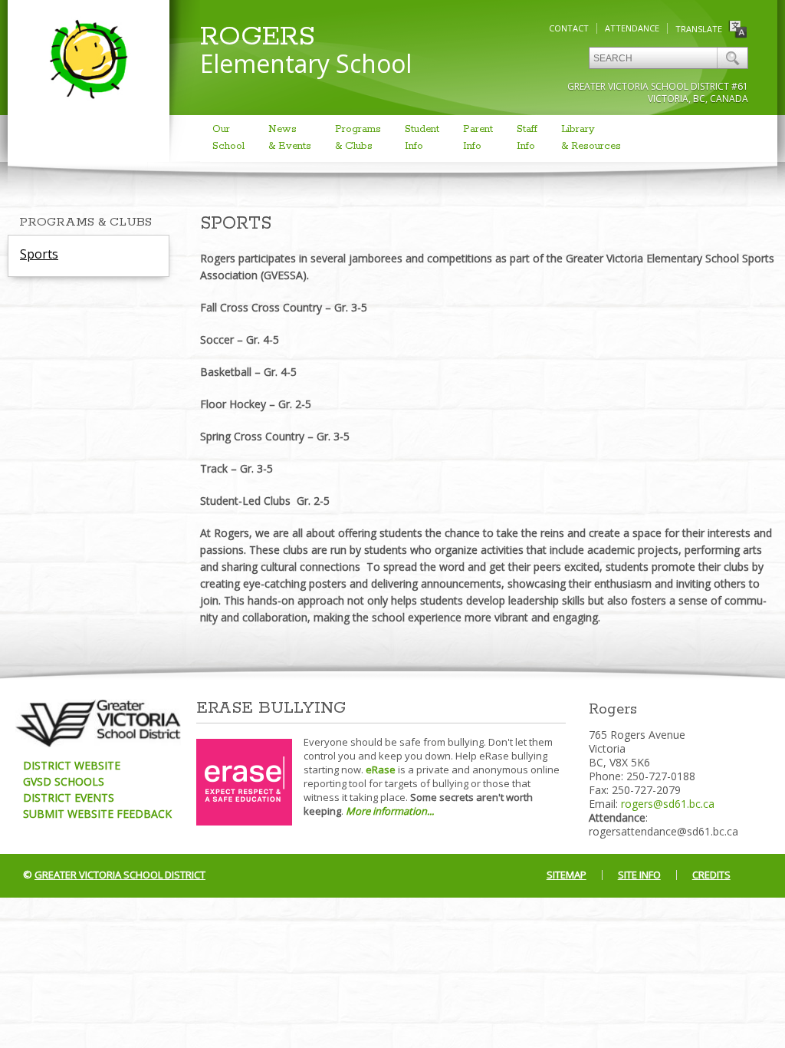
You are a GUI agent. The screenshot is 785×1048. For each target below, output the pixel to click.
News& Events (289, 138)
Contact (569, 28)
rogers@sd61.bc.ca (667, 803)
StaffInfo (527, 138)
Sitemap (566, 875)
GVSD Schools (63, 781)
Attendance (632, 28)
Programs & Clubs (85, 222)
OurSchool (228, 138)
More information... (390, 811)
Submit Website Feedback (97, 813)
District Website (71, 765)
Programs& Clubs (358, 138)
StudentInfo (422, 138)
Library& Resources (591, 138)
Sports (39, 254)
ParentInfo (478, 138)
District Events (68, 797)
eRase (381, 769)
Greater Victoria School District (119, 875)
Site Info (639, 875)
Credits (711, 875)
